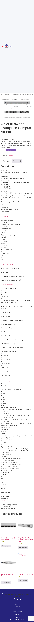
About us (17, 606)
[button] (31, 46)
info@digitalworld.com (17, 619)
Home (2, 94)
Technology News (17, 611)
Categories (17, 604)
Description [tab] (7, 161)
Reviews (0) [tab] (17, 161)
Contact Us (17, 609)
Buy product (6, 546)
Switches (8, 94)
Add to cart (10, 150)
